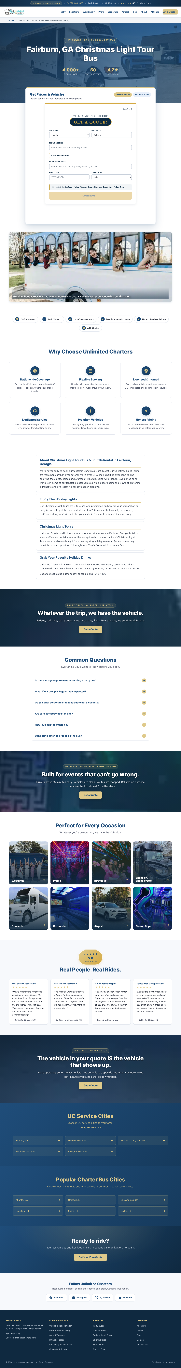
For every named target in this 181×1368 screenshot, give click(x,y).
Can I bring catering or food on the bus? (90, 735)
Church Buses (99, 1349)
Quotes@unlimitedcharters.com (21, 1337)
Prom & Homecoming (59, 1330)
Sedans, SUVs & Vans (103, 1335)
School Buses (99, 1344)
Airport (125, 11)
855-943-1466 (76, 3)
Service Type (96, 130)
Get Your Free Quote (90, 1257)
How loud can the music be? (90, 724)
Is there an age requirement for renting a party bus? (90, 680)
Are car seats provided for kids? (90, 713)
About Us (141, 1326)
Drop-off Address (57, 162)
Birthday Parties (56, 1340)
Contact (140, 1340)
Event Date (54, 172)
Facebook (156, 1362)
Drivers (140, 1330)
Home (11, 20)
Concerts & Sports (58, 1349)
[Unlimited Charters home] (14, 12)
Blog (134, 11)
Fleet (62, 11)
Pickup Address (56, 143)
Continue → (90, 195)
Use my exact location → (90, 1127)
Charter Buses (100, 1330)
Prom (101, 11)
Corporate (112, 11)
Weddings (89, 11)
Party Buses (98, 1326)
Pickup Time (96, 172)
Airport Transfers (57, 1335)
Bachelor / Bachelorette (60, 1344)
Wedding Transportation (60, 1326)
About (144, 11)
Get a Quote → (170, 11)
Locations (74, 11)
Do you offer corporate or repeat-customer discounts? (90, 702)
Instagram (170, 1362)
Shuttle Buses (99, 1340)
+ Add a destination (60, 155)
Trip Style (53, 130)
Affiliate (155, 11)
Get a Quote (91, 629)
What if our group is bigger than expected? (90, 691)
